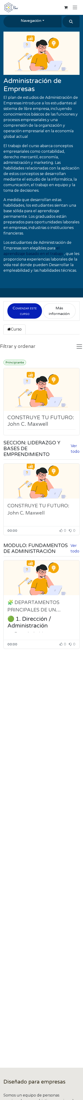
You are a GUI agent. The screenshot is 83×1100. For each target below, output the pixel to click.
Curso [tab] (16, 329)
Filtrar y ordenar (17, 346)
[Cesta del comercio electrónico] (65, 7)
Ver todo (75, 449)
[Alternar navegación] (75, 7)
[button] (71, 21)
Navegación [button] (31, 20)
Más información (59, 311)
